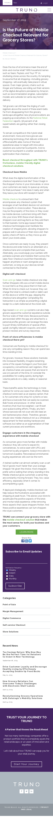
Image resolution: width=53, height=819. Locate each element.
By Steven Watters (9, 59)
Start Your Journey (26, 764)
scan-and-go (20, 310)
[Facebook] (22, 791)
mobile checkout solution (20, 520)
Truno (7, 2)
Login (45, 3)
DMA (15, 2)
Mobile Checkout (9, 53)
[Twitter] (27, 791)
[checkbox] (26, 574)
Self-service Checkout (14, 625)
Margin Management (13, 611)
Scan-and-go (9, 280)
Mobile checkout (11, 199)
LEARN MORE (26, 532)
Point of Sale (9, 604)
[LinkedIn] (31, 791)
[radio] (26, 570)
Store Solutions (10, 632)
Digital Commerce (12, 618)
